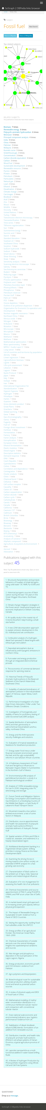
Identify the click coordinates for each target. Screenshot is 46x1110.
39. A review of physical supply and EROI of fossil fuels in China (22, 993)
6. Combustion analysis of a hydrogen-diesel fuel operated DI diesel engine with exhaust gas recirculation (22, 640)
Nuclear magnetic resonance (16, 313)
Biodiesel (7, 197)
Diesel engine (9, 450)
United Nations (10, 212)
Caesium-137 (9, 510)
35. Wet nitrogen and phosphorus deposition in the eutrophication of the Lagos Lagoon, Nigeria (22, 955)
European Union (10, 443)
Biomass (7, 127)
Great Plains (9, 406)
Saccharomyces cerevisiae (15, 269)
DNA (6, 458)
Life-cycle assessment (13, 365)
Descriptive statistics (12, 453)
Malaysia (7, 147)
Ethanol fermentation (13, 445)
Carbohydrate (9, 500)
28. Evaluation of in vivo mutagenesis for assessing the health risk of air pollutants (22, 883)
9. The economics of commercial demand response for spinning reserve (23, 669)
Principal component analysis (16, 137)
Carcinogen (8, 194)
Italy (5, 378)
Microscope (8, 329)
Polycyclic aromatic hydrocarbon (17, 132)
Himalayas (8, 396)
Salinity (7, 267)
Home (5, 12)
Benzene (7, 525)
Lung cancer (9, 349)
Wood (6, 204)
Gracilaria (8, 409)
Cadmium (8, 513)
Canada (7, 505)
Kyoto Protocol (10, 373)
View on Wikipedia (26, 36)
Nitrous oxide (9, 318)
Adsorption (8, 551)
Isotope (7, 380)
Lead (6, 184)
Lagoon (7, 370)
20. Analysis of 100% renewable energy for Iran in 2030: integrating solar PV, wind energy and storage (22, 788)
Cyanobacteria (10, 463)
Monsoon (8, 134)
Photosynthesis (10, 287)
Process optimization (12, 279)
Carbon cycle (9, 497)
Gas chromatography (12, 417)
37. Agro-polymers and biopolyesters (21, 974)
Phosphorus (9, 290)
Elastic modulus (10, 448)
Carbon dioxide (10, 494)
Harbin (6, 399)
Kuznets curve (9, 150)
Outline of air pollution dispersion (18, 305)
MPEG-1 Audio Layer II (13, 347)
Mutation (7, 326)
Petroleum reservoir (12, 292)
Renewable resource (12, 168)
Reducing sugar (10, 274)
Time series (8, 222)
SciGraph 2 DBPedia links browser (22, 8)
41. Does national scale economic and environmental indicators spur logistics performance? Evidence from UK (21, 1017)
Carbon (7, 160)
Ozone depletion (11, 303)
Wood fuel (8, 163)
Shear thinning (10, 256)
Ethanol (7, 186)
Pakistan (7, 145)
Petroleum (8, 176)
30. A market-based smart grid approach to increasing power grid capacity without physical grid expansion (22, 904)
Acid (5, 199)
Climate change (10, 191)
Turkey (6, 215)
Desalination (9, 189)
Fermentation (9, 432)
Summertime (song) (12, 230)
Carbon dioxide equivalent (15, 158)
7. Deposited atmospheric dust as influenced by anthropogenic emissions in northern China (23, 650)
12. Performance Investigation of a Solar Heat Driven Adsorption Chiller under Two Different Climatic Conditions (23, 703)
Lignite (6, 362)
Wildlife (7, 207)
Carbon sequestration (13, 492)
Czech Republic (10, 461)
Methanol (8, 336)
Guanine (7, 401)
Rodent (7, 272)
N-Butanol (8, 323)
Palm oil (7, 298)
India (6, 140)
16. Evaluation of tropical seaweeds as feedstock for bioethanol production (21, 744)
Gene (6, 414)
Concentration (10, 155)
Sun (5, 228)
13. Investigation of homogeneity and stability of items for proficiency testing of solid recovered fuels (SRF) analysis (22, 714)
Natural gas (8, 181)
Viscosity (7, 210)
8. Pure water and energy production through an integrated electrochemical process (21, 660)
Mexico (7, 334)
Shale (6, 259)
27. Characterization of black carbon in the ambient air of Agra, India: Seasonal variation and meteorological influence (22, 873)
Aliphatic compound (12, 541)
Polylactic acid (10, 282)
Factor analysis (10, 437)
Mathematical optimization (15, 342)
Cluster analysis (10, 474)
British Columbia (11, 515)
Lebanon (7, 368)
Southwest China (11, 243)
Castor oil (8, 489)
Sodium (7, 251)
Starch (6, 235)
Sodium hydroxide (11, 248)
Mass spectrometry (12, 344)
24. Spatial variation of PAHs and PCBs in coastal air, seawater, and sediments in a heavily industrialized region (22, 838)
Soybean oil (8, 241)
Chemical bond (10, 479)
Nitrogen (7, 321)
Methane (7, 339)
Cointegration (9, 471)
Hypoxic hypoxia (11, 391)
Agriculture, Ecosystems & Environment (20, 544)
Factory (7, 435)
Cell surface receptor (12, 484)
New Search (33, 27)
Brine (6, 518)
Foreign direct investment (14, 427)
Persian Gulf (9, 295)
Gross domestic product (14, 404)
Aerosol (7, 549)
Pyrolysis (7, 277)
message (14, 1095)
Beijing (6, 531)
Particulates (8, 178)
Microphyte (8, 331)
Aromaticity (8, 536)
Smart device (9, 254)
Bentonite (8, 528)
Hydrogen (8, 393)
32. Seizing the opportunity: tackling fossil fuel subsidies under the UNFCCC (23, 923)
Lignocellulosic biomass (14, 360)
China (6, 142)
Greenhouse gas (10, 153)
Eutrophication (10, 440)
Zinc (5, 202)
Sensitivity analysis (12, 261)
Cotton (6, 466)
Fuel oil (7, 424)
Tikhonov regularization (14, 225)
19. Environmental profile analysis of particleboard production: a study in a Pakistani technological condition (21, 777)
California (8, 507)
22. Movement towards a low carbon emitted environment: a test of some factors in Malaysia (21, 813)
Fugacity (7, 422)
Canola (6, 502)
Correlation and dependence (16, 469)
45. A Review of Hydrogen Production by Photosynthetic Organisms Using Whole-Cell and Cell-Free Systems (22, 1062)
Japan (6, 375)
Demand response (11, 456)
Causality (7, 487)
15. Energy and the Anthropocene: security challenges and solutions (20, 736)
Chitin (6, 476)
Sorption (7, 246)
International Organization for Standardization (16, 387)
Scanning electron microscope (16, 264)
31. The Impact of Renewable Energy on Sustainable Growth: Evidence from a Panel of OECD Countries (22, 914)
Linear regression (11, 357)
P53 (5, 300)
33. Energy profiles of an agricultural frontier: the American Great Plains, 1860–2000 (21, 932)
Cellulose (7, 481)
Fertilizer (7, 430)
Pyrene (7, 171)
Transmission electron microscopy (18, 217)
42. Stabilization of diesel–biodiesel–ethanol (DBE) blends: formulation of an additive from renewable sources (22, 1027)
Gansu (6, 419)
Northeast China (10, 316)
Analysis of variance (12, 538)
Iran (5, 383)
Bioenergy (8, 520)
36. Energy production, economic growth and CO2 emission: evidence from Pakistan (22, 966)
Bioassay (7, 523)
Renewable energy (11, 129)
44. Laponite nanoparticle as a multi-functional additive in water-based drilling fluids (22, 1052)
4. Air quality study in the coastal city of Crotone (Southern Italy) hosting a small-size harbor (22, 619)
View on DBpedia (10, 36)
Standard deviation (12, 238)
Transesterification (11, 220)
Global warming (10, 412)
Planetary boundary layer (14, 285)
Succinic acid (9, 233)
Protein (7, 173)
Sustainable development (14, 166)
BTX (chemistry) (10, 533)
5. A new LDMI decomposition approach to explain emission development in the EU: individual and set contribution (22, 629)
